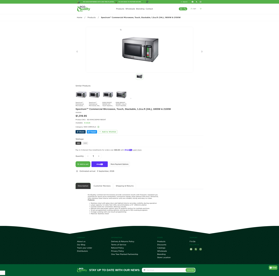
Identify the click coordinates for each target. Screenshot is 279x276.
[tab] (139, 76)
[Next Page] (131, 98)
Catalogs (161, 248)
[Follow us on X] (196, 1)
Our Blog (81, 245)
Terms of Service (118, 245)
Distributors (82, 251)
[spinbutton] (93, 156)
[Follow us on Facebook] (192, 1)
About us (81, 241)
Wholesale (130, 9)
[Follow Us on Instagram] (200, 249)
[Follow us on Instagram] (200, 1)
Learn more (137, 150)
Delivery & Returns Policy (122, 241)
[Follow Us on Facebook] (191, 249)
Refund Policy (117, 248)
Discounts (161, 245)
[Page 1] (139, 76)
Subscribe (190, 270)
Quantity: (80, 156)
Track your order (84, 248)
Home (79, 17)
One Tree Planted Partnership (124, 254)
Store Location (164, 257)
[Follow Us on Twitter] (195, 249)
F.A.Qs (192, 241)
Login (194, 8)
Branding (140, 9)
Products (120, 9)
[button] (98, 127)
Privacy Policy (117, 251)
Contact (149, 9)
